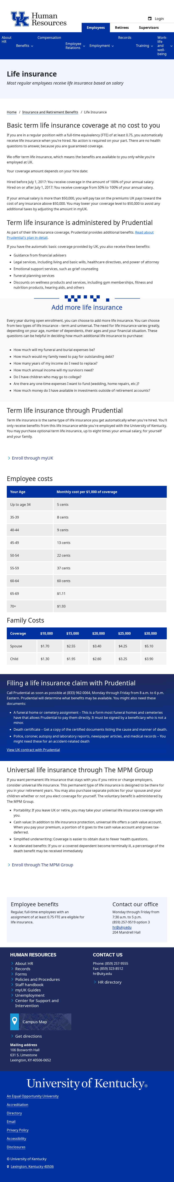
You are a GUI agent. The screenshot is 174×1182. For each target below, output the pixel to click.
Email (11, 1121)
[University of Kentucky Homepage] (87, 1084)
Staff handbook (29, 984)
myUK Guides (28, 989)
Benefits (22, 45)
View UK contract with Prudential (33, 749)
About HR (6, 39)
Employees (96, 27)
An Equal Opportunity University (33, 1096)
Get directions (28, 1036)
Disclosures (16, 1147)
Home (12, 112)
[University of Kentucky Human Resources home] (38, 18)
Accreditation (17, 1104)
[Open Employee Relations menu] (85, 45)
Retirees (122, 27)
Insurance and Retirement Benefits (50, 112)
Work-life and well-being (162, 45)
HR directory (110, 982)
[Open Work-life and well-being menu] (172, 45)
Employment (100, 45)
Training (142, 45)
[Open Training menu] (152, 45)
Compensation (49, 37)
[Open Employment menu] (113, 45)
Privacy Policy (17, 1130)
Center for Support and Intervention (37, 1003)
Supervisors (149, 27)
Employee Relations (73, 45)
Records (124, 37)
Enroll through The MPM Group (42, 864)
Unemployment (30, 995)
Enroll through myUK (32, 458)
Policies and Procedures (37, 979)
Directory (14, 1113)
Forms (21, 974)
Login (159, 18)
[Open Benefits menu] (33, 45)
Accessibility (16, 1138)
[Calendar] (150, 19)
